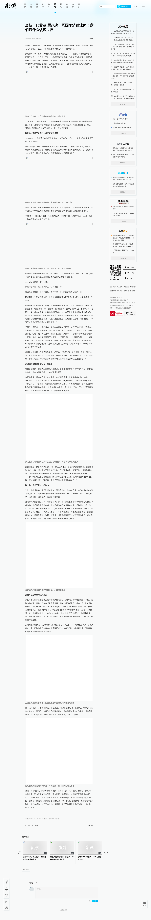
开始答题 (123, 221)
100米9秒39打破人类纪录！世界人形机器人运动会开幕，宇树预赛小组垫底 (122, 47)
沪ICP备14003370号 (116, 297)
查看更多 (123, 133)
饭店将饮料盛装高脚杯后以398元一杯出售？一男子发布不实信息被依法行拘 (123, 76)
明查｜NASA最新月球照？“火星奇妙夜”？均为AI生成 (123, 156)
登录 (135, 6)
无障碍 (142, 6)
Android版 (130, 267)
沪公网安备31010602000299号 (119, 300)
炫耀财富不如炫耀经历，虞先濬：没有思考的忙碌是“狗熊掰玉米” (123, 149)
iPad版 (129, 278)
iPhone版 (130, 273)
